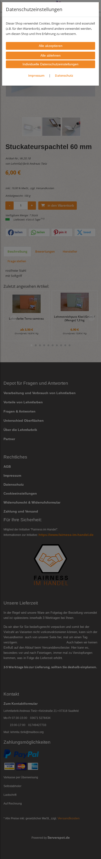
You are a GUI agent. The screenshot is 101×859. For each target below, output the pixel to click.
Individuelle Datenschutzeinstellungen (50, 64)
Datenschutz (64, 75)
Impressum (36, 75)
